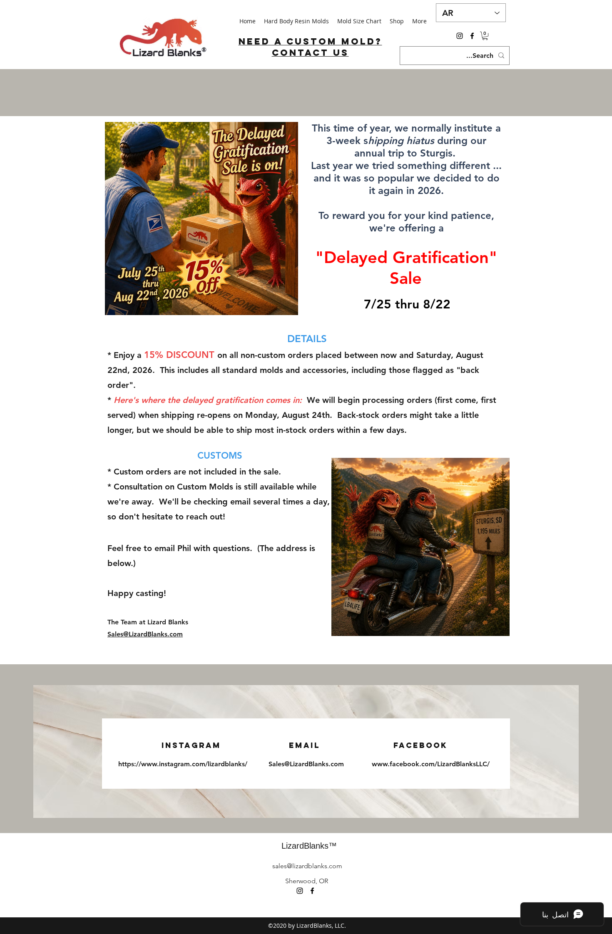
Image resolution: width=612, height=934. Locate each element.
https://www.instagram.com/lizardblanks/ (182, 764)
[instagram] (459, 36)
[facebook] (472, 36)
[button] (485, 36)
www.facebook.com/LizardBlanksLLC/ (431, 764)
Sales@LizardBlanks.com (145, 634)
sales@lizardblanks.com (307, 866)
